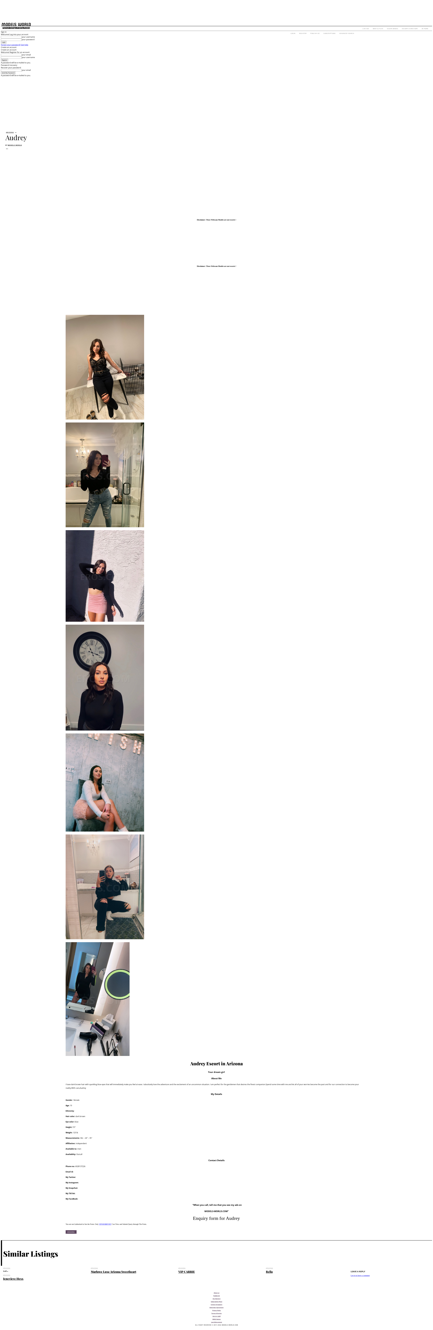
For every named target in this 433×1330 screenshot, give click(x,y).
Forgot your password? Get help (14, 45)
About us (216, 1293)
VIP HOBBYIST (105, 1224)
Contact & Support (216, 1304)
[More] (42, 154)
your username (28, 37)
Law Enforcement (216, 1322)
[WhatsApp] (34, 154)
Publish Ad (216, 1296)
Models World (15, 145)
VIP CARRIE (186, 1271)
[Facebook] (9, 154)
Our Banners (216, 1299)
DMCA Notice (216, 1319)
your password (28, 39)
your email (26, 55)
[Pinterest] (26, 154)
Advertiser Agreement (216, 1307)
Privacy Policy (216, 1310)
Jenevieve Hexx (13, 1278)
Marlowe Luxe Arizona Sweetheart (113, 1271)
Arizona (10, 132)
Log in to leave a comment (360, 1275)
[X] (17, 154)
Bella (269, 1271)
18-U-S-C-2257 (216, 1316)
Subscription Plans (216, 1301)
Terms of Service (216, 1313)
